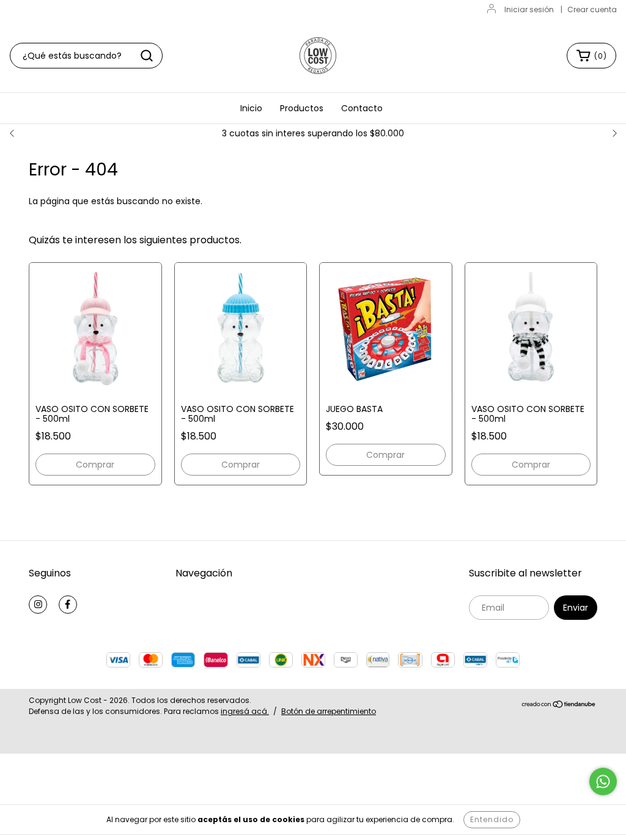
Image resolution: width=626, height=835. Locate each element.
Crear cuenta (592, 9)
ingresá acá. (245, 711)
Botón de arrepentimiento (328, 711)
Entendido (492, 819)
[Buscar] (146, 56)
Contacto (362, 108)
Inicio (251, 108)
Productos (301, 108)
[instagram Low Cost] (38, 604)
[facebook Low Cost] (68, 604)
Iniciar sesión (529, 9)
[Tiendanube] (559, 706)
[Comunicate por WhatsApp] (603, 781)
